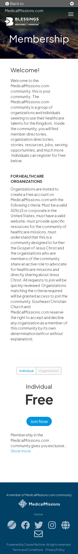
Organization (49, 371)
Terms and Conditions (28, 550)
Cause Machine (34, 544)
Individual (26, 371)
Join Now (39, 421)
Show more (21, 450)
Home (38, 514)
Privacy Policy (55, 550)
